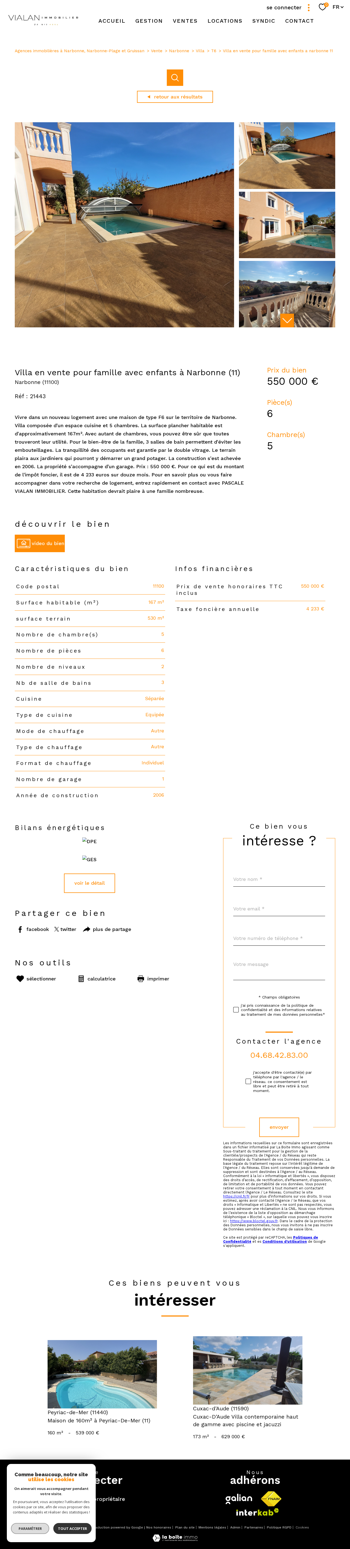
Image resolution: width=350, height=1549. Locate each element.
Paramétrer (30, 1528)
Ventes (185, 21)
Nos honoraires (158, 1527)
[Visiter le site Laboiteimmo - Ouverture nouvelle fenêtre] (175, 1540)
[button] (287, 320)
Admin (235, 1527)
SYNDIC (263, 21)
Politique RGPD (279, 1527)
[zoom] (124, 325)
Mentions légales (212, 1527)
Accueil (112, 21)
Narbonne (179, 50)
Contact (299, 21)
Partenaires (253, 1527)
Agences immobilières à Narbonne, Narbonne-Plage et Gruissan (79, 50)
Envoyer (279, 1127)
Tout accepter (72, 1528)
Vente (156, 50)
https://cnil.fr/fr (236, 1196)
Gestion (149, 21)
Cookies (302, 1527)
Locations (225, 21)
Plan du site (185, 1527)
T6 (213, 50)
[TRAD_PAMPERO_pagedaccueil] (43, 27)
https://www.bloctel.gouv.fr (254, 1221)
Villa (200, 50)
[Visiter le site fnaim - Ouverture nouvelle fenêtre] (271, 1499)
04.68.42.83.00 (279, 1055)
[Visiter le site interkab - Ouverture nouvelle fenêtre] (257, 1512)
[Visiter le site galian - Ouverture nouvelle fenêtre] (239, 1499)
